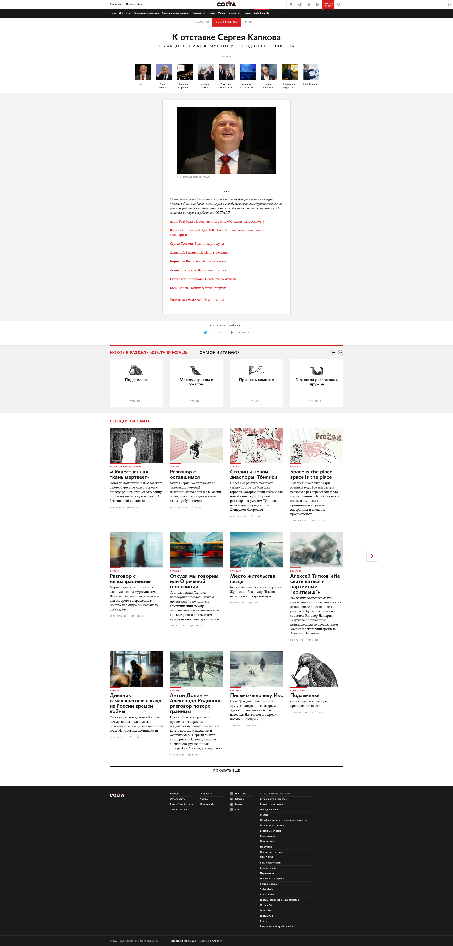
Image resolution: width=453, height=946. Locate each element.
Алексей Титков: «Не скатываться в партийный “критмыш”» (315, 584)
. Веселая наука (198, 261)
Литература (198, 13)
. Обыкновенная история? (198, 288)
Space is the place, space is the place (312, 474)
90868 (255, 726)
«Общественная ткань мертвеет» (129, 474)
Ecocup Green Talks (270, 831)
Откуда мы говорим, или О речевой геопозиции (195, 582)
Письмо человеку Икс (256, 695)
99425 (258, 516)
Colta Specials (261, 13)
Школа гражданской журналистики (280, 900)
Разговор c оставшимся (185, 474)
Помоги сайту (134, 4)
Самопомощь (267, 836)
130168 (317, 401)
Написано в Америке (272, 878)
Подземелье (136, 380)
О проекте (116, 4)
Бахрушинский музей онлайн (276, 926)
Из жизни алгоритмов (272, 825)
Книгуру (264, 921)
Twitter (238, 804)
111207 (137, 737)
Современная (146, 13)
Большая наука (268, 884)
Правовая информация (183, 941)
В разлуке (175, 467)
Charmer (217, 941)
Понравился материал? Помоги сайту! (197, 300)
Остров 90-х (267, 905)
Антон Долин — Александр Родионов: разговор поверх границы (196, 703)
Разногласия (267, 894)
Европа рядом (268, 868)
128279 (137, 401)
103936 (257, 603)
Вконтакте (240, 793)
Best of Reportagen (270, 863)
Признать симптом (256, 380)
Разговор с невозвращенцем (131, 579)
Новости (174, 793)
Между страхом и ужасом (196, 382)
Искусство (125, 13)
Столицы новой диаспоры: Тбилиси (253, 474)
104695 (316, 640)
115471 (257, 401)
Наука (247, 13)
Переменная (267, 873)
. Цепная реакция (199, 252)
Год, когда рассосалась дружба (317, 382)
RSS (237, 809)
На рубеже (266, 847)
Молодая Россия (269, 809)
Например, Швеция (271, 852)
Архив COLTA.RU (179, 809)
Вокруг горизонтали (271, 804)
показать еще (226, 770)
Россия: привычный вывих (125, 467)
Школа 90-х (266, 916)
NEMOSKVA (266, 857)
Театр (211, 13)
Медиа (221, 13)
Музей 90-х (266, 910)
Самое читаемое (220, 353)
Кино (113, 13)
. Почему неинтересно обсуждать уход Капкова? (217, 221)
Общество (234, 13)
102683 (199, 507)
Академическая (175, 13)
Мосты (264, 815)
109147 (196, 755)
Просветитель (268, 841)
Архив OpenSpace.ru (181, 804)
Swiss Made (266, 889)
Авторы (204, 799)
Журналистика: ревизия (273, 799)
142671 (197, 401)
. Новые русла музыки (203, 279)
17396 (135, 507)
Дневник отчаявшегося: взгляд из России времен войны (135, 703)
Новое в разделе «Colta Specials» (149, 353)
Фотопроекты (177, 799)
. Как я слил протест (198, 270)
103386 (139, 616)
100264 (320, 521)
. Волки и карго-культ (197, 244)
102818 (198, 626)
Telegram (240, 799)
